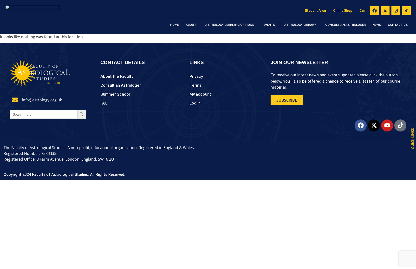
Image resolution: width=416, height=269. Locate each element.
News (376, 24)
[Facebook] (374, 10)
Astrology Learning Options (229, 24)
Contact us (398, 24)
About (191, 24)
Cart (363, 11)
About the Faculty (116, 76)
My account (200, 94)
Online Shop (342, 11)
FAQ (104, 103)
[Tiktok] (400, 125)
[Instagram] (395, 10)
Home (174, 24)
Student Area (315, 11)
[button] (192, 24)
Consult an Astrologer (345, 24)
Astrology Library (300, 24)
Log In (195, 103)
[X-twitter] (385, 10)
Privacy (196, 76)
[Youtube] (387, 125)
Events (269, 24)
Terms (195, 85)
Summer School (115, 94)
